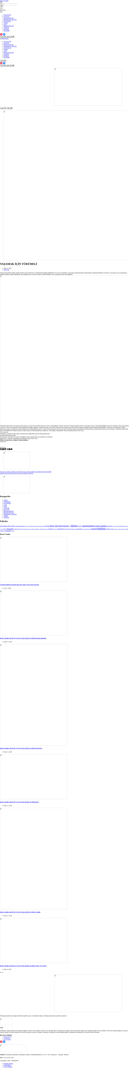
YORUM (6, 54)
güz (69, 526)
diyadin (47, 526)
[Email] (11, 449)
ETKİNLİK (7, 501)
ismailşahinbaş (88, 526)
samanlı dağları (86, 529)
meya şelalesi (31, 529)
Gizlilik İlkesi (7, 1038)
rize (65, 529)
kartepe (109, 526)
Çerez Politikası (7, 1039)
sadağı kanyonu (72, 529)
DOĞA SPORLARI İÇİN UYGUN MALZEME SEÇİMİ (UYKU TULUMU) (23, 966)
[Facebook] (4, 34)
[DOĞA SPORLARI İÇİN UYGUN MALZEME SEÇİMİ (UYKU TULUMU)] (33, 962)
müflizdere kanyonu (44, 529)
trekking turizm (110, 529)
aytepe (26, 526)
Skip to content (4, 0)
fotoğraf (65, 526)
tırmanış (115, 529)
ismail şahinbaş (101, 526)
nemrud (50, 529)
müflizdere (37, 529)
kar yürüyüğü (115, 526)
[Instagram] (1, 34)
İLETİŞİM (6, 57)
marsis (25, 529)
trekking (101, 528)
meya (28, 529)
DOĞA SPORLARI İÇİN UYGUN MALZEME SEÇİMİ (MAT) (19, 802)
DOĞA (6, 500)
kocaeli (10, 529)
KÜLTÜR (6, 509)
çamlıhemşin (7, 531)
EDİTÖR (6, 56)
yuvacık (126, 529)
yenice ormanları (121, 529)
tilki (90, 529)
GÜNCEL (6, 43)
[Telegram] (7, 449)
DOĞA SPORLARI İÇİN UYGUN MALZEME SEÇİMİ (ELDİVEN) (21, 748)
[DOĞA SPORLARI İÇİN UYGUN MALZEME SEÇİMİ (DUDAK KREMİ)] (33, 635)
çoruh (13, 531)
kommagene (16, 529)
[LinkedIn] (5, 449)
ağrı (29, 526)
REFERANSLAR (9, 52)
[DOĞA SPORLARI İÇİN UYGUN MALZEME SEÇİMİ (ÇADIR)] (33, 909)
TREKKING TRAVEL (10, 46)
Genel (5, 505)
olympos (55, 529)
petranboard (60, 529)
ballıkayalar (32, 526)
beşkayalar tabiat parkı (39, 526)
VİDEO (6, 49)
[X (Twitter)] (3, 449)
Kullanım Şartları (8, 1036)
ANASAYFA (7, 41)
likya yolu (21, 529)
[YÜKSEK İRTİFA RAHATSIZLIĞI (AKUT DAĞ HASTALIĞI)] (33, 581)
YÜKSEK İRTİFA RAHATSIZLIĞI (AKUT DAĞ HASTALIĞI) (19, 585)
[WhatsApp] (9, 449)
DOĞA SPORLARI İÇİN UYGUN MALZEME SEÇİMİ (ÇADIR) (20, 912)
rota (67, 529)
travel (94, 528)
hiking (74, 525)
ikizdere (80, 526)
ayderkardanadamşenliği (20, 526)
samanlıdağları (79, 529)
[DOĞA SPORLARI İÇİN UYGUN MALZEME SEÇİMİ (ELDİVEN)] (33, 745)
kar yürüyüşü (121, 526)
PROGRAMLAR (9, 44)
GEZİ (5, 51)
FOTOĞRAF (7, 48)
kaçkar (5, 529)
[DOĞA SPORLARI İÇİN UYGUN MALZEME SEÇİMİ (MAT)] (33, 798)
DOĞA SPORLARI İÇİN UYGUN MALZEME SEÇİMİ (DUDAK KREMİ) (23, 638)
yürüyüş (2, 531)
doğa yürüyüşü (56, 526)
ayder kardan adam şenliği (7, 526)
